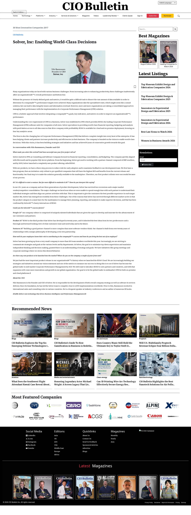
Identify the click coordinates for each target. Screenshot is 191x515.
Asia (56, 435)
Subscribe (147, 164)
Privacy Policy (149, 502)
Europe (57, 451)
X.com (30, 439)
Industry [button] (52, 16)
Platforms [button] (40, 16)
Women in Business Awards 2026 (158, 140)
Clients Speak (127, 16)
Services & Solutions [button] (69, 16)
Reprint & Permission (168, 502)
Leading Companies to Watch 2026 (43, 486)
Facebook (31, 445)
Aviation (15, 377)
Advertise (86, 448)
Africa (56, 455)
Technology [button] (26, 16)
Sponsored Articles (90, 445)
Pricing (178, 502)
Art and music (102, 339)
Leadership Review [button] (110, 16)
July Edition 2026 (64, 487)
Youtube (30, 448)
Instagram (31, 442)
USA (55, 445)
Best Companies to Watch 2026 (85, 486)
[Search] (175, 29)
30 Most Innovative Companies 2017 (30, 27)
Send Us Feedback (90, 442)
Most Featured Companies (36, 397)
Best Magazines (154, 36)
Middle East (59, 448)
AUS (55, 442)
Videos (96, 16)
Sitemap (183, 502)
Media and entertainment (64, 377)
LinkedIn (31, 435)
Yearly (113, 439)
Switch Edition (18, 12)
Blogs (14, 339)
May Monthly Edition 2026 (127, 486)
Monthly (114, 435)
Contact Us (87, 439)
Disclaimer (157, 502)
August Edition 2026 (148, 64)
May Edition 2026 (148, 487)
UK (55, 439)
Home (15, 16)
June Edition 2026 (106, 487)
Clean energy (102, 377)
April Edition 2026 (168, 487)
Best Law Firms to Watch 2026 (156, 132)
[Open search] (178, 16)
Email (142, 157)
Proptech (142, 339)
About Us (86, 435)
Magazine (86, 16)
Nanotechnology (146, 377)
